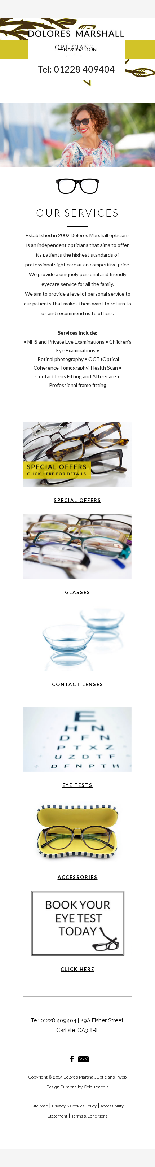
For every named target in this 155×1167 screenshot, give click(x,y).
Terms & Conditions (89, 1116)
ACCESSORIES (78, 877)
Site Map (39, 1106)
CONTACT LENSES (77, 684)
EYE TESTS (77, 785)
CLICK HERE (77, 969)
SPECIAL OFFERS (77, 500)
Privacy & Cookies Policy (74, 1106)
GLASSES (77, 592)
